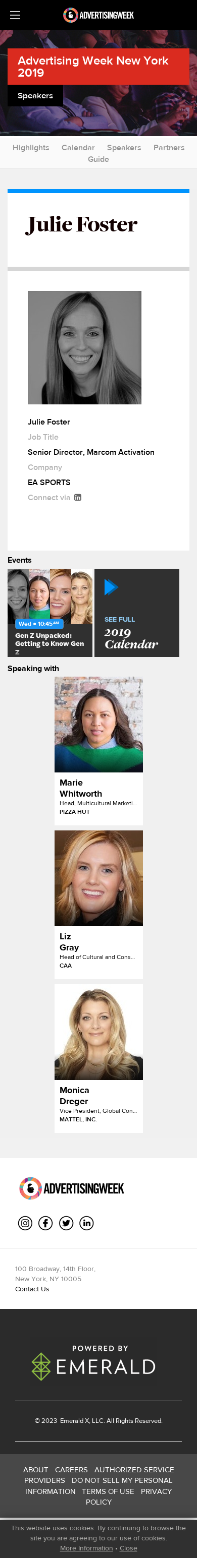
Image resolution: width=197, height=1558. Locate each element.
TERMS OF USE (108, 1491)
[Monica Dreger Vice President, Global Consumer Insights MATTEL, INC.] (99, 1032)
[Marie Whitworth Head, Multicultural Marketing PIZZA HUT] (99, 724)
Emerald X (74, 1420)
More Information (86, 1548)
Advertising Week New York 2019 (93, 66)
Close (128, 1548)
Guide (98, 159)
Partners (169, 147)
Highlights (31, 147)
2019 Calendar (131, 634)
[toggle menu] (15, 15)
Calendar (78, 147)
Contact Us (32, 1289)
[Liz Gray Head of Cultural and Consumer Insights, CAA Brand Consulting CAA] (99, 878)
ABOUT (35, 1469)
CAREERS (71, 1469)
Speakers (124, 147)
